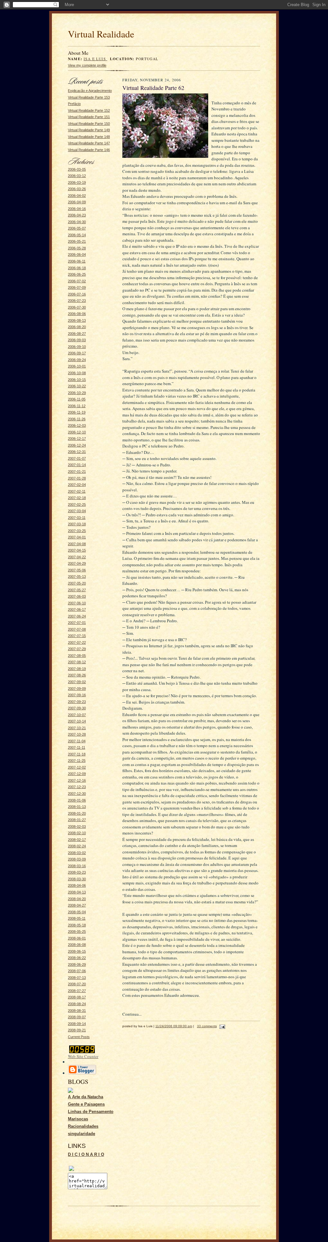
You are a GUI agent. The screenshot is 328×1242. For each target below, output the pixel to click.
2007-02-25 (77, 504)
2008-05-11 (77, 918)
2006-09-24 (77, 360)
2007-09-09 (77, 688)
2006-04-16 (77, 209)
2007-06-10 (77, 603)
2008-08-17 (77, 997)
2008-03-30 (77, 879)
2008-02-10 (77, 833)
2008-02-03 (77, 826)
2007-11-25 (77, 760)
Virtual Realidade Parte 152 (89, 110)
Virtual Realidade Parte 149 (89, 130)
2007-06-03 (77, 596)
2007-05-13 (77, 576)
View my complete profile (87, 65)
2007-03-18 (77, 524)
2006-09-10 (77, 347)
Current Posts (79, 1037)
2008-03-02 (77, 853)
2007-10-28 (77, 734)
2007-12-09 (77, 774)
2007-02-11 (77, 491)
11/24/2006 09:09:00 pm (173, 1026)
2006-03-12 (77, 176)
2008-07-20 (77, 984)
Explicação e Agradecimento (90, 91)
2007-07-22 (77, 642)
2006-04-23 (77, 215)
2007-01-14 (77, 465)
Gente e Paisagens (86, 1104)
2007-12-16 (77, 780)
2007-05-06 (77, 570)
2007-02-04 (77, 485)
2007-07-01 (77, 623)
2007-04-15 (77, 550)
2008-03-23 (77, 872)
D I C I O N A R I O (86, 1154)
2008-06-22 (77, 958)
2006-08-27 (77, 333)
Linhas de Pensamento (90, 1111)
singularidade (81, 1133)
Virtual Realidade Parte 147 (89, 143)
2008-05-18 (77, 925)
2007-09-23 (77, 702)
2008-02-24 (77, 846)
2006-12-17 (77, 438)
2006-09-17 (77, 353)
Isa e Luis (95, 58)
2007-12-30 (77, 793)
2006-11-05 (77, 399)
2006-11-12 (77, 406)
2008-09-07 (77, 1017)
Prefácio (74, 104)
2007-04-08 (77, 544)
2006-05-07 (77, 228)
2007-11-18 (77, 754)
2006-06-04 (77, 254)
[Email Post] (221, 1026)
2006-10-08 (77, 373)
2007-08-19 (77, 669)
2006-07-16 (77, 294)
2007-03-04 (77, 511)
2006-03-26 (77, 189)
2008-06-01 (77, 938)
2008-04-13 (77, 892)
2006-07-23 (77, 300)
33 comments (207, 1026)
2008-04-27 (77, 905)
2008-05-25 (77, 931)
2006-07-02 (77, 281)
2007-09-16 (77, 695)
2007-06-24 (77, 616)
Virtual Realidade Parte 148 (89, 137)
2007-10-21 (77, 728)
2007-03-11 (77, 518)
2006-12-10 (77, 432)
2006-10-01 (77, 366)
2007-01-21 (77, 471)
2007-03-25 (77, 531)
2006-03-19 (77, 182)
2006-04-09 (77, 202)
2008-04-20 (77, 899)
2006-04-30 (77, 222)
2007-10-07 (77, 715)
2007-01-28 (77, 478)
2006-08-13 (77, 320)
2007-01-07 (77, 458)
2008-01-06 (77, 800)
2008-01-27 (77, 820)
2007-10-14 (77, 721)
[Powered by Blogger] (82, 1073)
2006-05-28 (77, 248)
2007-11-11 (76, 747)
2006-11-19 (77, 412)
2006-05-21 (77, 241)
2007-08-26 (77, 675)
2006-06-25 (77, 274)
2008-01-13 (77, 807)
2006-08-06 (77, 314)
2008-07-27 (77, 991)
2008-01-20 (77, 813)
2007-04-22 (77, 557)
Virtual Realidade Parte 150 (89, 123)
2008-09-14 (77, 1024)
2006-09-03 (77, 340)
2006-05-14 (77, 235)
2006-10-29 (77, 393)
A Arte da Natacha (85, 1096)
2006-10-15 (77, 380)
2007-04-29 (77, 563)
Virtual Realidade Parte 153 (89, 97)
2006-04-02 (77, 196)
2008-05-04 (77, 912)
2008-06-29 (77, 964)
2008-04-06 (77, 885)
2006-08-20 (77, 327)
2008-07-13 (77, 978)
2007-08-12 (77, 662)
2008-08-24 (77, 1004)
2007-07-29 (77, 649)
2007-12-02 (77, 767)
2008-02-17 (77, 840)
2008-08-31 (77, 1010)
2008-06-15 (77, 951)
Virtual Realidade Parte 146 (89, 150)
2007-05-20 (77, 583)
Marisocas (78, 1119)
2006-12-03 (77, 425)
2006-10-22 (77, 386)
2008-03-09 (77, 859)
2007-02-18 (77, 498)
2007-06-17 (77, 609)
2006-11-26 (77, 419)
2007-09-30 (77, 708)
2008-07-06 (77, 971)
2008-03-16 (77, 866)
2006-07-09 (77, 287)
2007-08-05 (77, 655)
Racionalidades (83, 1126)
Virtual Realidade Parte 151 (89, 117)
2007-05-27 (77, 590)
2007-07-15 (77, 636)
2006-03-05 (77, 169)
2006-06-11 (77, 261)
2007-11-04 (77, 741)
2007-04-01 (77, 537)
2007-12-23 (77, 787)
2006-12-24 (77, 445)
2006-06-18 (77, 268)
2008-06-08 (77, 945)
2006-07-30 (77, 307)
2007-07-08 (77, 629)
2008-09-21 (77, 1030)
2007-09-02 (77, 682)
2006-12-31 (77, 452)
